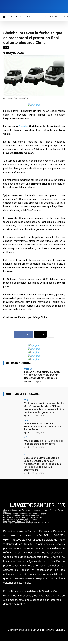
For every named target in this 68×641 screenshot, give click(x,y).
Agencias (27, 415)
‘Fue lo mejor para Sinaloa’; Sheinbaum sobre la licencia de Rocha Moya (42, 426)
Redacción (27, 381)
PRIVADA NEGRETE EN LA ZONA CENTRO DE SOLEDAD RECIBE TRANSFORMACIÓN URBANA (42, 375)
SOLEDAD (28, 369)
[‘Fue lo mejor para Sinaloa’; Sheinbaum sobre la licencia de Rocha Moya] (12, 426)
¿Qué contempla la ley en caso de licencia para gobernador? (44, 442)
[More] (51, 334)
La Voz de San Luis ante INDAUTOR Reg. (42, 629)
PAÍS (6, 47)
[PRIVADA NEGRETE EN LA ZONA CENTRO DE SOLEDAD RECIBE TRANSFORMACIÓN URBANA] (12, 375)
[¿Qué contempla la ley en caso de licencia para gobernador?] (12, 443)
